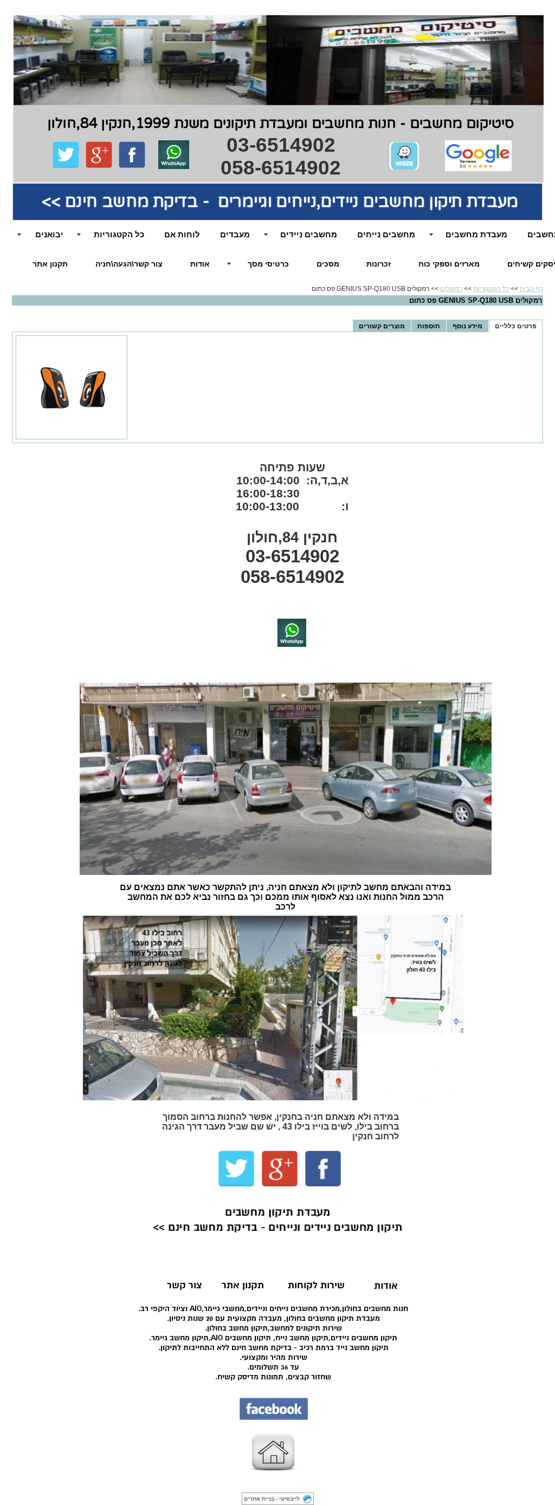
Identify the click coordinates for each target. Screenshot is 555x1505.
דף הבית (531, 289)
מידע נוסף (467, 325)
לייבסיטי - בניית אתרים (272, 1499)
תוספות (428, 325)
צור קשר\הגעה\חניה (129, 264)
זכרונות (378, 264)
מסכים (328, 264)
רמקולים (451, 289)
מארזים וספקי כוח (449, 264)
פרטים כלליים (516, 325)
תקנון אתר (50, 264)
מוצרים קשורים (382, 325)
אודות (200, 264)
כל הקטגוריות (491, 289)
